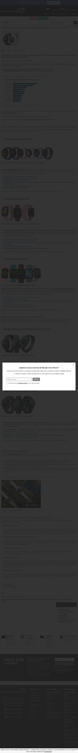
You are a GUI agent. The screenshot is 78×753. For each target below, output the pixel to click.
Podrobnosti (48, 751)
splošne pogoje (22, 383)
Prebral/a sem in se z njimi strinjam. (24, 383)
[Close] (73, 365)
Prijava (36, 379)
